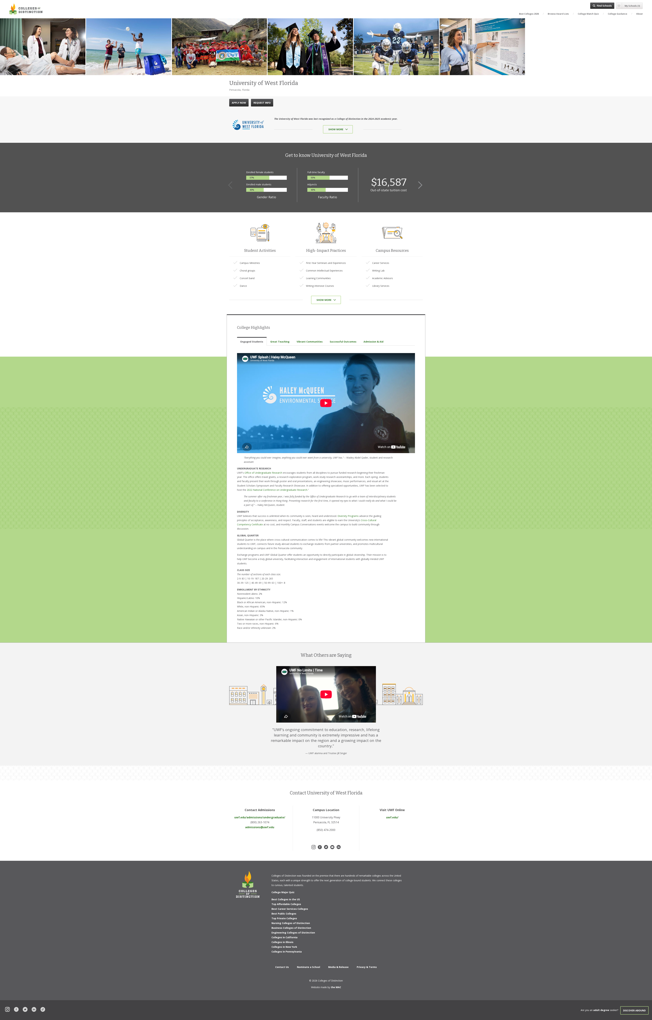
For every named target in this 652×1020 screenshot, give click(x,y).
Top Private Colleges (284, 918)
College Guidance (617, 13)
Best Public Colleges (283, 913)
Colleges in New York (284, 946)
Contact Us (282, 967)
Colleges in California (284, 937)
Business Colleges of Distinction (291, 927)
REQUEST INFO (262, 102)
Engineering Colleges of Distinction (293, 932)
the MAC (336, 987)
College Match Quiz (588, 13)
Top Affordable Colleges (286, 904)
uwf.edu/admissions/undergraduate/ (259, 817)
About (639, 13)
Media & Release (338, 967)
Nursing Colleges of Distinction (290, 923)
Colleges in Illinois (282, 942)
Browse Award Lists (558, 13)
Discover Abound (634, 1010)
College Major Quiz (282, 892)
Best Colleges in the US (285, 899)
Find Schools (604, 5)
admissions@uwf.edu (259, 827)
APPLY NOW (239, 102)
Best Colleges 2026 (529, 13)
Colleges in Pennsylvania (286, 951)
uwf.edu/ (392, 817)
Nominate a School (308, 967)
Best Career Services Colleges (289, 908)
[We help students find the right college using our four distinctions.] (26, 9)
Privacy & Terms (367, 967)
